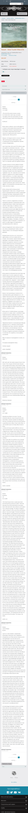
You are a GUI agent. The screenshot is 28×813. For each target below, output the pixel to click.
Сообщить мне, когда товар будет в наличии (14, 69)
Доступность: (4, 66)
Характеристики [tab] (6, 89)
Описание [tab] (4, 86)
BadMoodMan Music (20, 18)
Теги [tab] (3, 766)
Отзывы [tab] (4, 92)
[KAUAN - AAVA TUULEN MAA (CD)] (14, 35)
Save (3, 81)
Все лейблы (14, 782)
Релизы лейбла (10, 18)
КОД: (2, 64)
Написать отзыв (12, 55)
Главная (3, 18)
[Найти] (22, 4)
